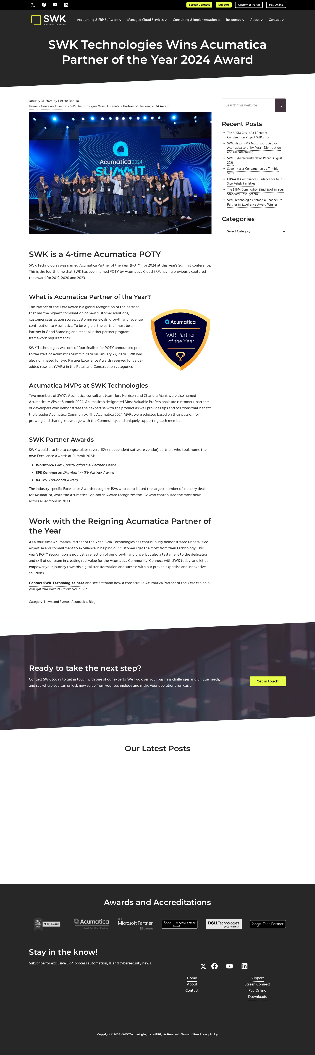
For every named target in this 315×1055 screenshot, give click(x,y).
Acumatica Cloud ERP (142, 272)
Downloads (257, 997)
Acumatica (79, 602)
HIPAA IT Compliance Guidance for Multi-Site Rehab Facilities (256, 181)
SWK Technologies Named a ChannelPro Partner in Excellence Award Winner (254, 202)
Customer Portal (249, 4)
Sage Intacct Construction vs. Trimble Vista (253, 171)
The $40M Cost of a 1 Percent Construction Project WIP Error (248, 135)
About (192, 984)
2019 (55, 278)
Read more (48, 869)
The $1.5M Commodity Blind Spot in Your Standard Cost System (255, 192)
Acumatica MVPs (43, 402)
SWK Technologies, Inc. (137, 1034)
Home (33, 106)
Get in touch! (268, 681)
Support (223, 4)
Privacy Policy (209, 1034)
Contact (192, 991)
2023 (81, 278)
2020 (65, 278)
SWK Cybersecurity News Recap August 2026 (254, 160)
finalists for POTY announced (109, 348)
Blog (92, 602)
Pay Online (276, 4)
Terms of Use (189, 1034)
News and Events (53, 106)
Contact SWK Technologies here (56, 583)
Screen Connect (199, 4)
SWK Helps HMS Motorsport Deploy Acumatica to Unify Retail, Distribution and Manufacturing (254, 148)
